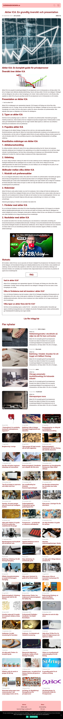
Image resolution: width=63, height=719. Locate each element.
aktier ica (58, 15)
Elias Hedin (38, 349)
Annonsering (42, 707)
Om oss (43, 709)
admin (37, 369)
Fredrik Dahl (39, 391)
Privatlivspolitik (33, 716)
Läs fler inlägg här (31, 319)
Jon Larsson (17, 15)
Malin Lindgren (41, 329)
